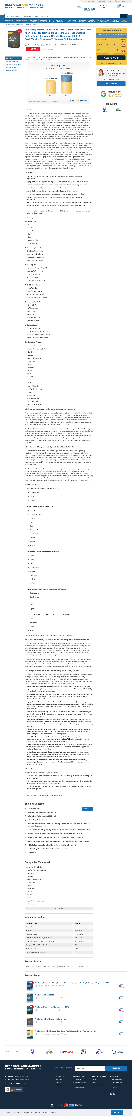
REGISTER (116, 1068)
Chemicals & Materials (33, 20)
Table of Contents (12, 61)
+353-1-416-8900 (103, 6)
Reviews (58, 1085)
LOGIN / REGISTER (122, 1)
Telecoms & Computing (82, 20)
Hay (72, 966)
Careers (58, 1082)
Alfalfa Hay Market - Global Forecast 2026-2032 (52, 1007)
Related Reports (11, 70)
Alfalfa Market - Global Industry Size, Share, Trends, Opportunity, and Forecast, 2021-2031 (66, 1031)
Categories (78, 1079)
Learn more (54, 1113)
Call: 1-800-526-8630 (111, 79)
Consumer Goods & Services (103, 20)
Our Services (124, 20)
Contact (96, 1079)
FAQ (110, 1)
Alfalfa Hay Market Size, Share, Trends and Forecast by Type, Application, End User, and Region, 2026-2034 (72, 983)
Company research (81, 1082)
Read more (59, 908)
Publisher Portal (117, 1082)
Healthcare (9, 21)
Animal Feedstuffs (50, 966)
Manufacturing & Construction (45, 20)
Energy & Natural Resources (59, 20)
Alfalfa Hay (30, 966)
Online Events (116, 1085)
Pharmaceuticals (21, 21)
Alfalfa (38, 966)
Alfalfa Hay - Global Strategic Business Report (51, 1019)
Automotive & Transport (72, 20)
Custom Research (80, 1085)
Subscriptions (79, 1088)
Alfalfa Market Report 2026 (44, 995)
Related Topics (11, 67)
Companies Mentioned (13, 64)
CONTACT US (101, 1)
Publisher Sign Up (117, 1079)
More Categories (115, 20)
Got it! (116, 1112)
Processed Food (82, 966)
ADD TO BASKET (111, 58)
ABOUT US (91, 1)
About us (59, 1079)
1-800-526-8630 (89, 9)
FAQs (94, 1082)
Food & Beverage (91, 20)
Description (10, 58)
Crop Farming (64, 966)
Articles (114, 1088)
